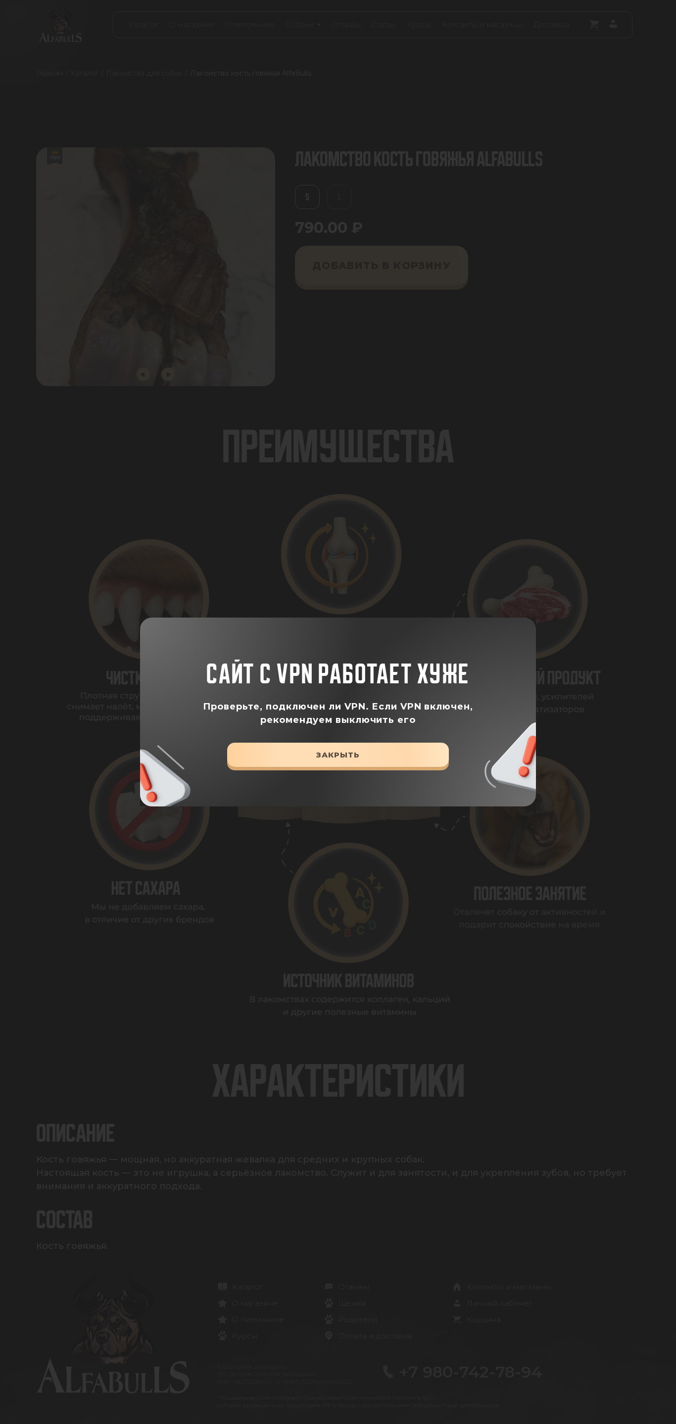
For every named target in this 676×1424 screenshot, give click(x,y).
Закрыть (338, 754)
